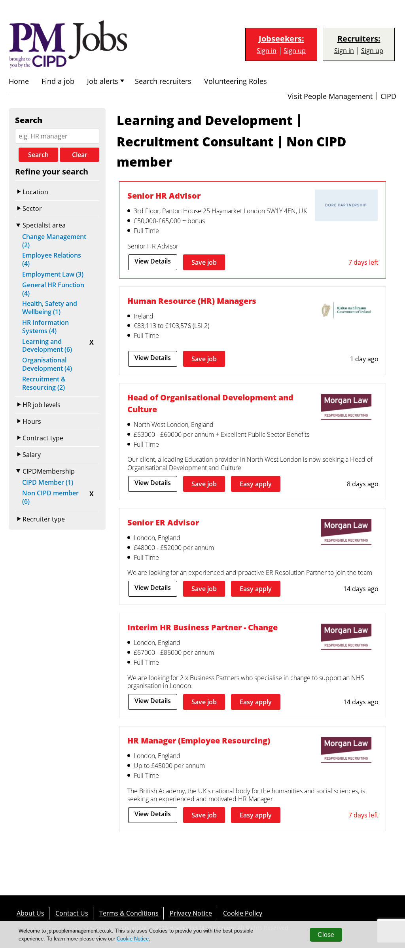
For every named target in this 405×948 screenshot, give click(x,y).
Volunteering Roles (235, 81)
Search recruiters (163, 81)
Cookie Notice (133, 939)
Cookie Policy (242, 913)
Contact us (71, 913)
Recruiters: (358, 39)
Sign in (266, 51)
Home (19, 81)
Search (38, 154)
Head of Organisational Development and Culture (210, 403)
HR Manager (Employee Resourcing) (198, 740)
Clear (79, 154)
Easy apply (256, 484)
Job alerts (102, 81)
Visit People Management (330, 96)
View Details (152, 261)
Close (326, 934)
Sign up (295, 51)
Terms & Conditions (129, 913)
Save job (204, 262)
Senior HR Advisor (164, 195)
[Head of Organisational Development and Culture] (346, 408)
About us (30, 913)
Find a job (58, 81)
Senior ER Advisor (163, 522)
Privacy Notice (191, 913)
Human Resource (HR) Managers (191, 300)
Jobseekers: (281, 39)
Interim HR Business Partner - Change (202, 627)
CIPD (388, 96)
